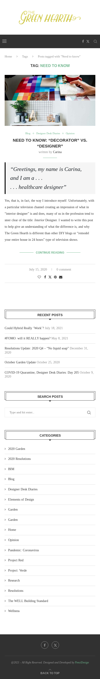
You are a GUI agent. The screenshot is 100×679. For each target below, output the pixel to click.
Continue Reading (50, 252)
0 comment (64, 269)
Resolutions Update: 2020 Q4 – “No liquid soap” (37, 348)
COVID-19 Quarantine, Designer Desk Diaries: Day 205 (42, 372)
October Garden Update (20, 362)
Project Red (15, 560)
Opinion (13, 540)
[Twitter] (88, 41)
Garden (13, 509)
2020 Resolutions (19, 459)
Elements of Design (21, 499)
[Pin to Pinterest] (55, 277)
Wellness (14, 611)
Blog (11, 479)
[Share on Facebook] (45, 277)
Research (14, 580)
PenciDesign (82, 662)
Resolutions (15, 590)
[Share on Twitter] (50, 277)
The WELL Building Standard (28, 601)
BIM (11, 469)
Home (8, 56)
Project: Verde (17, 570)
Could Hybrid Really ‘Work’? (24, 328)
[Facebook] (83, 41)
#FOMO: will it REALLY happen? (27, 338)
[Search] (95, 41)
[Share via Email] (60, 277)
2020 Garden (16, 449)
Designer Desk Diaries (22, 489)
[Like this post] (39, 277)
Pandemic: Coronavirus (23, 550)
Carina (57, 152)
